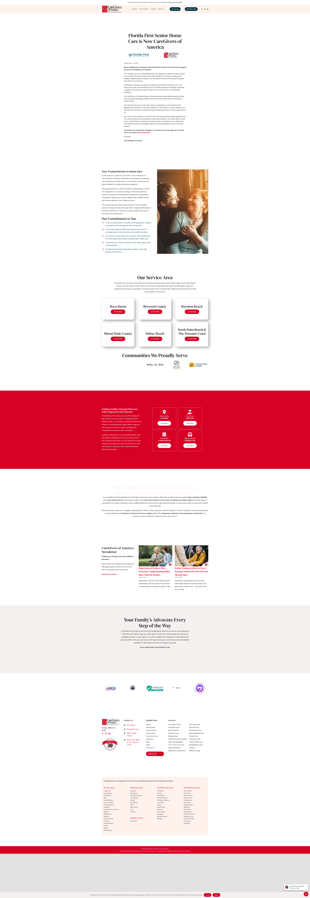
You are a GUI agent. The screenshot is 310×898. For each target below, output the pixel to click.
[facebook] (201, 9)
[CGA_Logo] (112, 6)
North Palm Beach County (165, 788)
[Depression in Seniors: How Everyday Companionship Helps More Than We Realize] (155, 555)
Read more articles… (110, 574)
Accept (207, 895)
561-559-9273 (144, 133)
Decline (216, 895)
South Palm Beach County (192, 788)
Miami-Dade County (136, 788)
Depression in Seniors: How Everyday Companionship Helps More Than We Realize (154, 571)
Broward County (109, 788)
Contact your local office (175, 2)
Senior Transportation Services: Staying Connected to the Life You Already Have (191, 571)
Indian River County (136, 818)
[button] (133, 725)
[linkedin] (207, 9)
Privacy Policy (164, 849)
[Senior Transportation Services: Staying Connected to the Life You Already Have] (191, 555)
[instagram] (204, 9)
